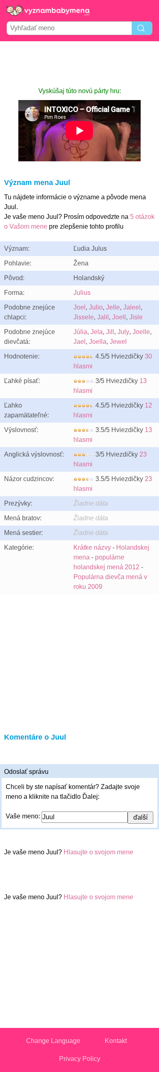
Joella (97, 341)
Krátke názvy (92, 547)
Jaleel (132, 307)
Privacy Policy (79, 1058)
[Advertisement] (79, 63)
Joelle (141, 331)
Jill (110, 331)
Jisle (136, 317)
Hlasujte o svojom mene (98, 852)
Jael (79, 341)
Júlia (80, 331)
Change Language (53, 1040)
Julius (82, 292)
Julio (96, 307)
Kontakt (116, 1040)
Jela (97, 331)
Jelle (113, 307)
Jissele (83, 317)
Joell (119, 317)
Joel (79, 307)
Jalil (103, 317)
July (123, 331)
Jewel (118, 341)
